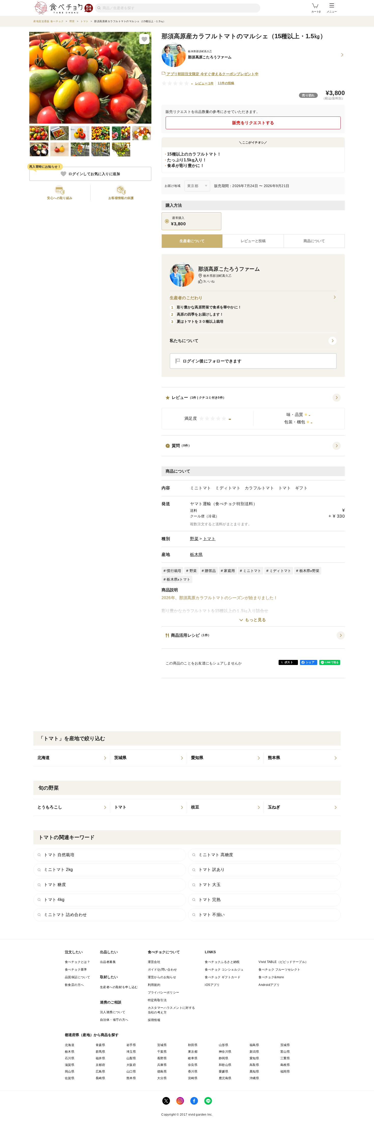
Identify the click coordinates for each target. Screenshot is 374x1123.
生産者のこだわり (186, 298)
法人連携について (112, 1012)
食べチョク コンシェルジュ (224, 969)
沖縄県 (254, 1078)
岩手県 (131, 1045)
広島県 (100, 1071)
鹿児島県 (225, 1078)
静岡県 (223, 1058)
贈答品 (210, 571)
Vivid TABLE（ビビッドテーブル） (283, 962)
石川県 (69, 1058)
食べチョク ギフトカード (222, 977)
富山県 (285, 1051)
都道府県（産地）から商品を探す (92, 1035)
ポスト (288, 662)
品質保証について (77, 977)
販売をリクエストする (253, 123)
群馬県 (100, 1051)
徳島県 (162, 1071)
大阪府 (131, 1065)
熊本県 (131, 1078)
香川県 (192, 1071)
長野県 (162, 1058)
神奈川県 (225, 1051)
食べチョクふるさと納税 (222, 962)
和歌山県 (225, 1065)
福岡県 (285, 1071)
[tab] (253, 241)
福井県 (100, 1058)
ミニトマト (252, 571)
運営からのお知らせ (162, 977)
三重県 (285, 1058)
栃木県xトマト (178, 579)
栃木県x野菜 (309, 571)
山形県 (223, 1045)
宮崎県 (192, 1078)
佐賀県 (69, 1078)
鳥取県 (254, 1065)
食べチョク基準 (76, 969)
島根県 (285, 1065)
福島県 (254, 1045)
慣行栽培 (174, 571)
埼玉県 (131, 1051)
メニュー (332, 11)
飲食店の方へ (74, 985)
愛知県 (254, 1058)
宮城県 (162, 1045)
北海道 (69, 1045)
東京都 (192, 1051)
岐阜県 (192, 1058)
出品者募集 (108, 962)
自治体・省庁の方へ (114, 1020)
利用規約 (154, 985)
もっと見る (255, 620)
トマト (209, 539)
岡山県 (69, 1071)
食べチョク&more (271, 977)
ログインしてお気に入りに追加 (94, 174)
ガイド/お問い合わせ (162, 969)
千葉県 (162, 1051)
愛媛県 (223, 1071)
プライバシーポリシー (163, 992)
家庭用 (229, 571)
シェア (310, 662)
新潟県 (254, 1051)
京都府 (100, 1065)
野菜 (194, 539)
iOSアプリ (212, 985)
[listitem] (71, 758)
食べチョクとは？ (77, 962)
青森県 (100, 1045)
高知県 (254, 1071)
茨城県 (285, 1045)
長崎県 (100, 1078)
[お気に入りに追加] (144, 39)
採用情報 (154, 1020)
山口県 (131, 1071)
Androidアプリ (269, 985)
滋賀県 (69, 1065)
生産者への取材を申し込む (119, 987)
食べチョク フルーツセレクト (279, 969)
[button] (253, 411)
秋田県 (192, 1045)
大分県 (162, 1078)
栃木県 (196, 554)
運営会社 (154, 962)
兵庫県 (162, 1065)
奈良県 (192, 1065)
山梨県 (131, 1058)
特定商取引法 (157, 1000)
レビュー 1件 (204, 83)
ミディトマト (280, 571)
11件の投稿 (226, 83)
